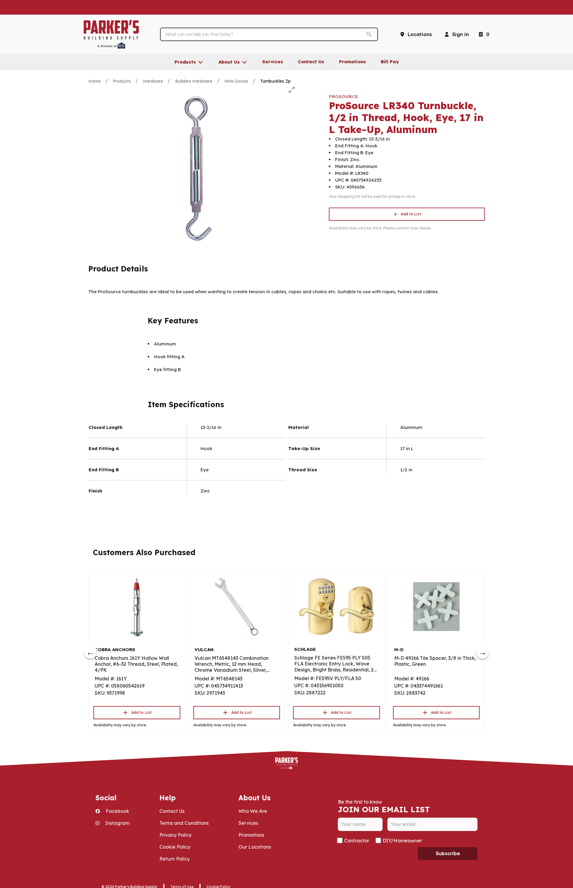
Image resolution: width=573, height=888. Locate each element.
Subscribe (448, 853)
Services (248, 823)
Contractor (356, 841)
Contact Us (171, 811)
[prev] (90, 652)
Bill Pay (390, 61)
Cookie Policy (174, 847)
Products (122, 81)
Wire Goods (236, 81)
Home (94, 81)
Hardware (153, 81)
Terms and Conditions (184, 823)
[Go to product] (136, 607)
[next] (482, 652)
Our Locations (254, 847)
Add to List (411, 214)
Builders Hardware (193, 81)
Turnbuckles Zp (275, 81)
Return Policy (174, 859)
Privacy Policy (175, 835)
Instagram (117, 823)
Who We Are (252, 811)
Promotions (251, 835)
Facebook (116, 811)
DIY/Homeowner (402, 841)
